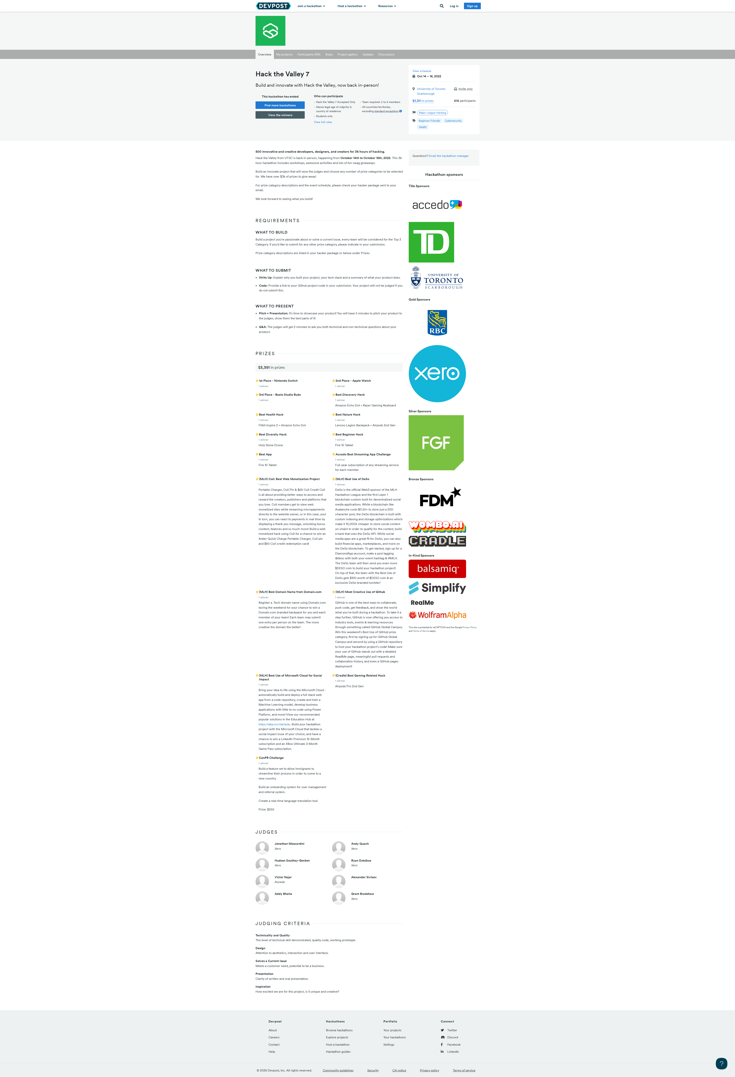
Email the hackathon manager (449, 156)
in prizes (423, 101)
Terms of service (464, 1070)
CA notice (399, 1070)
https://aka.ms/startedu (274, 724)
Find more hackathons (280, 105)
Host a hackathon (350, 6)
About (273, 1030)
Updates (368, 54)
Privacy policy (429, 1070)
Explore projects (337, 1037)
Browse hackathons (339, 1030)
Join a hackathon (309, 6)
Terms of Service (421, 630)
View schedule (421, 71)
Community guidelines (338, 1070)
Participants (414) (308, 54)
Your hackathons (394, 1037)
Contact (274, 1044)
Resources (385, 6)
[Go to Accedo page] (437, 206)
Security (373, 1070)
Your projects (392, 1030)
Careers (274, 1037)
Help (272, 1051)
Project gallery (348, 54)
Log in (454, 6)
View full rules (323, 122)
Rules (329, 54)
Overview (264, 54)
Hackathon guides (338, 1051)
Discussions (386, 54)
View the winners (280, 115)
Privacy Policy (470, 627)
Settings (388, 1044)
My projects (284, 54)
